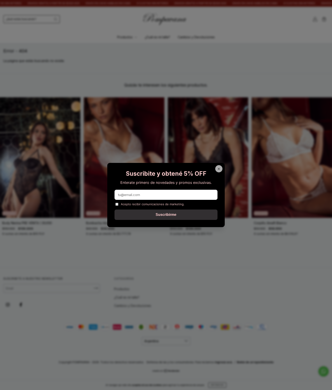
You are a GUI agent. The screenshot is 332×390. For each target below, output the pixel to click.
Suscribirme (166, 215)
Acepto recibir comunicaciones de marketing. (153, 204)
